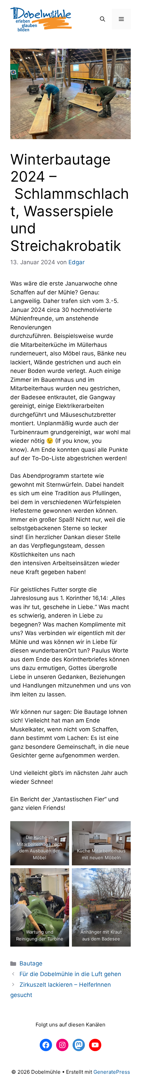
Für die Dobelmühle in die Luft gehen (70, 974)
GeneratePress (111, 1072)
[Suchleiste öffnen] (102, 19)
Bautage (31, 963)
